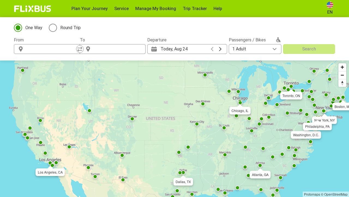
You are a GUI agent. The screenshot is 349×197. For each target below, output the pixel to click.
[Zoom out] (342, 75)
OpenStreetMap (336, 194)
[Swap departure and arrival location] (80, 49)
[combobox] (51, 49)
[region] (174, 128)
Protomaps (312, 194)
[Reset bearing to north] (342, 83)
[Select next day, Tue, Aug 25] (220, 49)
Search (309, 48)
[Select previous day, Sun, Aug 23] (212, 49)
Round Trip (70, 27)
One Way (33, 27)
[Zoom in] (342, 67)
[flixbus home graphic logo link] (33, 9)
